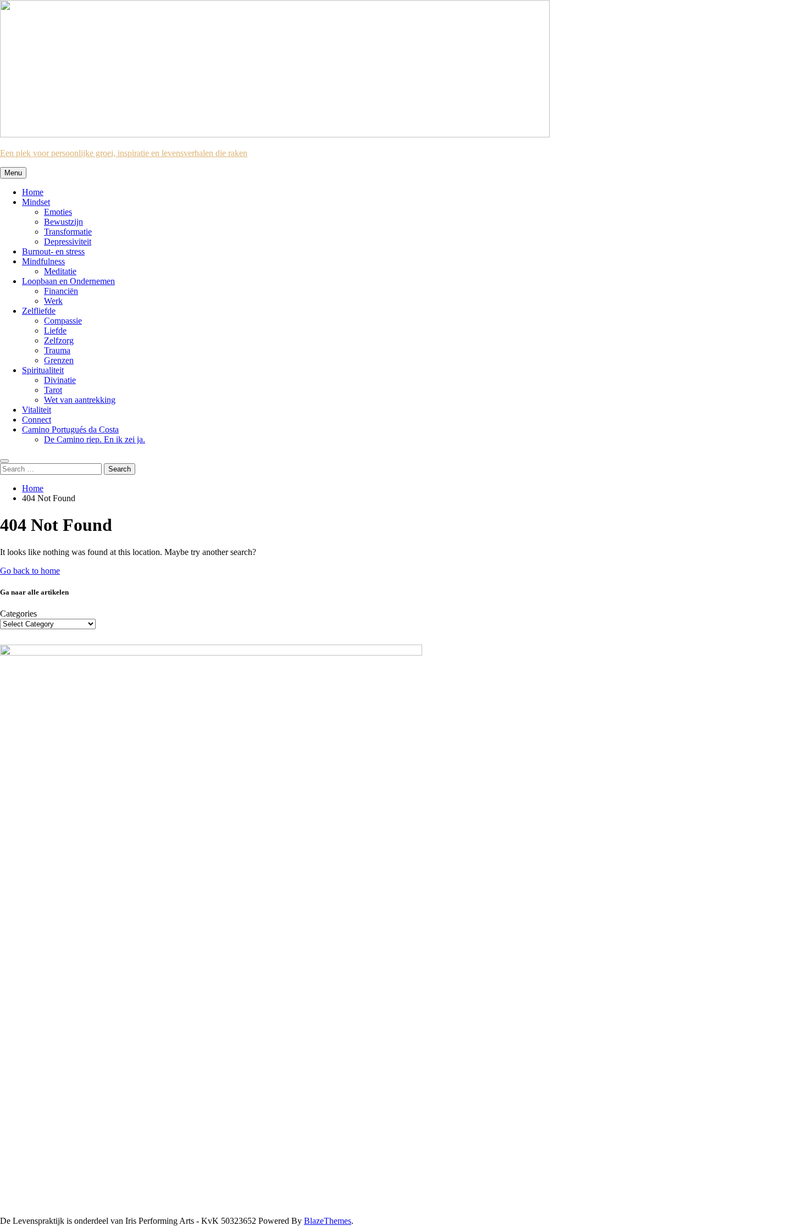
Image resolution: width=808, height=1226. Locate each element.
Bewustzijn (63, 221)
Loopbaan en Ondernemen (68, 281)
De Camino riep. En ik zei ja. (94, 439)
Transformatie (68, 231)
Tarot (53, 390)
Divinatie (60, 380)
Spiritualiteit (43, 370)
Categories (18, 613)
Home (32, 192)
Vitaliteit (36, 409)
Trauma (57, 350)
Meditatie (60, 271)
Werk (53, 301)
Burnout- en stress (53, 251)
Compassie (63, 320)
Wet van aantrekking (79, 399)
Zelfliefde (39, 310)
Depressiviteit (67, 241)
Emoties (58, 212)
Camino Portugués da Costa (70, 429)
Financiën (61, 291)
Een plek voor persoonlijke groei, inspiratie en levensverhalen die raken (123, 153)
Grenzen (59, 360)
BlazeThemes (327, 1220)
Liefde (55, 330)
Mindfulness (43, 261)
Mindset (36, 202)
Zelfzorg (59, 340)
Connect (36, 419)
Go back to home (30, 570)
